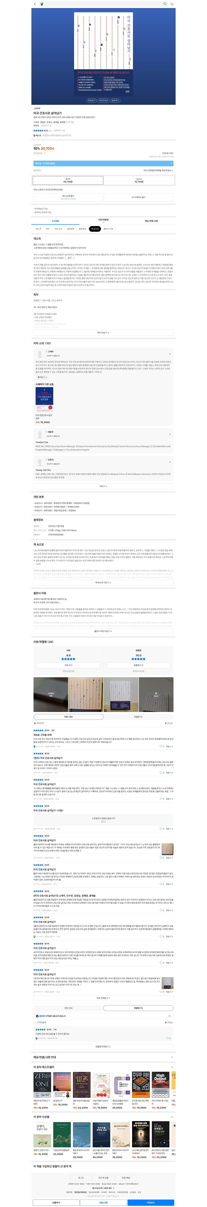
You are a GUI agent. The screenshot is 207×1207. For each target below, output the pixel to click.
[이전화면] (34, 4)
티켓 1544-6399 (93, 1184)
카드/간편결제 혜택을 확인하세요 (157, 170)
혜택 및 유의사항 (68, 671)
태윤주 (43, 122)
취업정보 (72, 510)
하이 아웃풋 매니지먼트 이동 (160, 1090)
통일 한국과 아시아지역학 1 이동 (121, 1140)
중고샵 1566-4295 (109, 1184)
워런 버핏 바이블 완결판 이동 (82, 1090)
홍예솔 (56, 122)
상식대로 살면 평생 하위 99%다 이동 (141, 1140)
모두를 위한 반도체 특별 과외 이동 (141, 1090)
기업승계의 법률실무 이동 (62, 1140)
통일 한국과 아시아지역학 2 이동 (82, 1140)
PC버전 (104, 1192)
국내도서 (38, 503)
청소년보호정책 (94, 1192)
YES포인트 (38, 153)
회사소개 (112, 1192)
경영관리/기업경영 (82, 503)
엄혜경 (62, 122)
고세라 (36, 122)
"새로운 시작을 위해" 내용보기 (103, 738)
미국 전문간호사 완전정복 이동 (44, 405)
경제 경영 (48, 503)
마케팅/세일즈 (60, 506)
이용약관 (69, 1192)
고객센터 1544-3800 (76, 1184)
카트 (172, 4)
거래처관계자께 (122, 1192)
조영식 (49, 122)
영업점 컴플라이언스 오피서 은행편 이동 (121, 1091)
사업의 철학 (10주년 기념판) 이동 (101, 1091)
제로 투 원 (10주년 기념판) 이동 (42, 1090)
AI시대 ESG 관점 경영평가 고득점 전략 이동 (160, 1140)
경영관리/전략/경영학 (63, 503)
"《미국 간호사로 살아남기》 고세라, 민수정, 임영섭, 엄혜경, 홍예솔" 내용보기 (103, 901)
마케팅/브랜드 (74, 506)
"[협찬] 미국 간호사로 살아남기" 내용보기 (103, 763)
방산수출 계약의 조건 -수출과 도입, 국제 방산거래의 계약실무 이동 (101, 1140)
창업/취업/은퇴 (60, 510)
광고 (139, 1192)
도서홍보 (133, 1192)
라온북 (36, 125)
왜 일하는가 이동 (62, 1090)
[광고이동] (165, 4)
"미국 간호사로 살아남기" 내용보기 (103, 789)
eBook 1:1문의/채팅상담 (128, 1184)
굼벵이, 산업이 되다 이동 (42, 1140)
